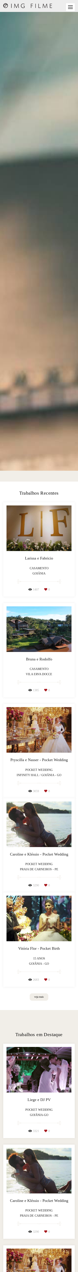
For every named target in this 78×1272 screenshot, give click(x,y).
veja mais (39, 997)
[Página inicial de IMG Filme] (27, 6)
